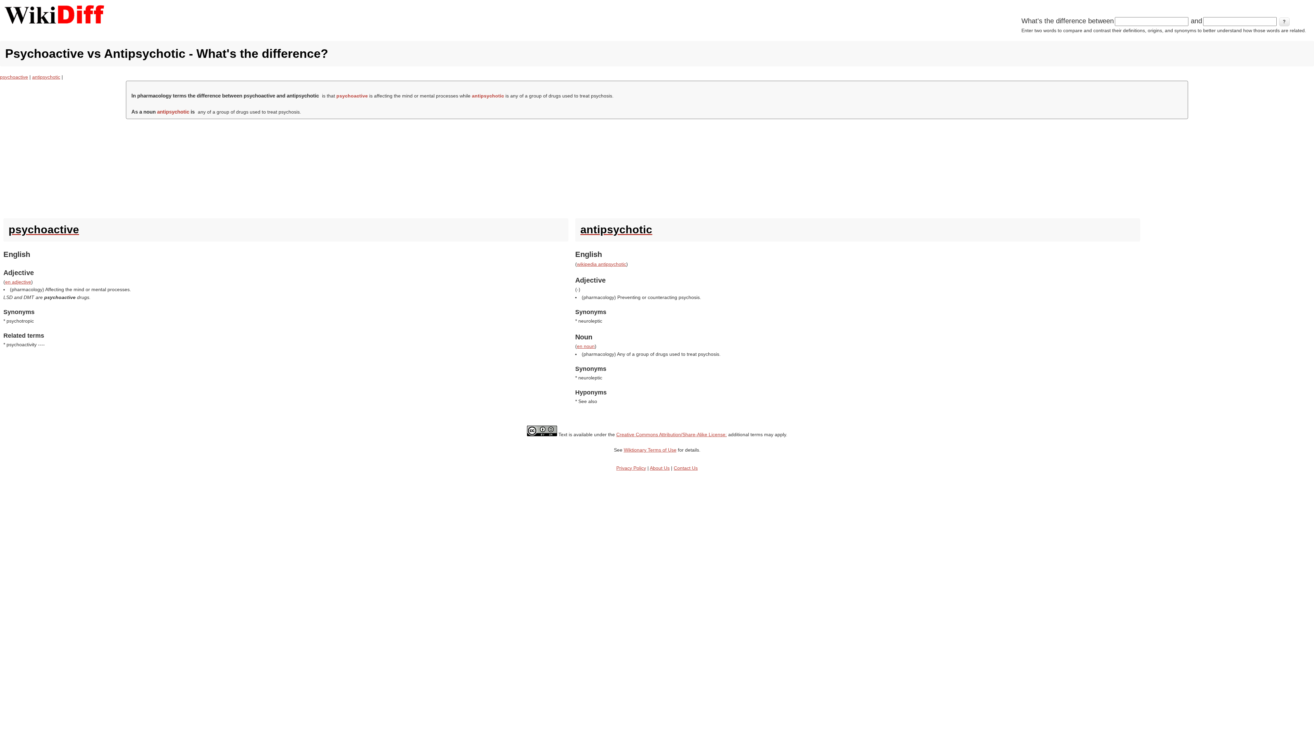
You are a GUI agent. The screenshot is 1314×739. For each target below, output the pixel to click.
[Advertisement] (657, 167)
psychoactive (14, 77)
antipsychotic (46, 77)
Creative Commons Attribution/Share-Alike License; (671, 434)
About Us (660, 468)
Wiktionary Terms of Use (650, 450)
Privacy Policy (631, 468)
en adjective (18, 282)
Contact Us (686, 468)
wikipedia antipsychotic (601, 264)
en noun (586, 346)
